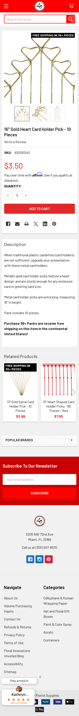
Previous (5, 392)
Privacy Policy (14, 635)
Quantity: (13, 186)
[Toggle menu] (6, 6)
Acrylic (48, 632)
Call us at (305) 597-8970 (39, 547)
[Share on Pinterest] (54, 224)
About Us (11, 598)
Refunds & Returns (17, 627)
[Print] (27, 224)
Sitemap (10, 672)
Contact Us (12, 619)
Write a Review (15, 142)
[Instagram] (39, 559)
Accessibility (13, 664)
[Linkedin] (45, 224)
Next (73, 392)
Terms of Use (13, 643)
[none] (39, 68)
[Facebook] (8, 224)
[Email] (17, 224)
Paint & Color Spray (57, 624)
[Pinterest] (49, 559)
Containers (51, 640)
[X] (36, 224)
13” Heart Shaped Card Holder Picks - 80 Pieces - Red (58, 406)
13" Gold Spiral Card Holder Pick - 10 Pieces (20, 406)
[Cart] (72, 6)
